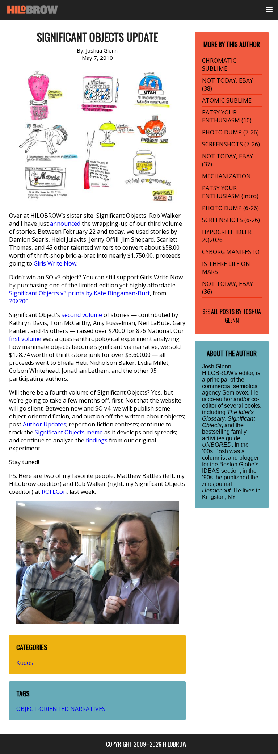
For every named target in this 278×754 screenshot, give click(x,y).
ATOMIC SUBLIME (227, 100)
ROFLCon (54, 492)
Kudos (24, 663)
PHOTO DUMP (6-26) (230, 208)
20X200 (19, 301)
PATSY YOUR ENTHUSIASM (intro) (230, 192)
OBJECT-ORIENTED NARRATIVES (60, 709)
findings (97, 440)
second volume (82, 315)
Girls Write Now (55, 263)
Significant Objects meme (69, 432)
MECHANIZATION (226, 176)
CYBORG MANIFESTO (231, 252)
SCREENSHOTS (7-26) (231, 144)
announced (65, 224)
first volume (25, 339)
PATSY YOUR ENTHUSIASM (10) (227, 116)
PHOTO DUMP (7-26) (230, 132)
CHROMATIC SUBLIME (219, 64)
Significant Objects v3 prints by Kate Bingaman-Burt (79, 293)
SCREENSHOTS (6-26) (231, 220)
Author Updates (44, 424)
